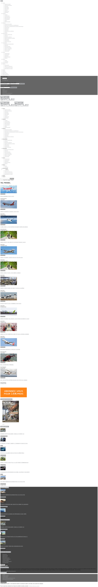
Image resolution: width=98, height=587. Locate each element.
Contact (3, 89)
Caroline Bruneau (3, 198)
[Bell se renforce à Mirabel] (8, 361)
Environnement (5, 62)
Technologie (4, 42)
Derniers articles (4, 426)
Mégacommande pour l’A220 (7, 196)
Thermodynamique (7, 47)
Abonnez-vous (5, 73)
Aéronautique (4, 33)
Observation (6, 8)
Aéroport (6, 35)
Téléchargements (5, 74)
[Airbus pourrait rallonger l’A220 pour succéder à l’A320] (8, 315)
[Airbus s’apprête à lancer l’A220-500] (8, 208)
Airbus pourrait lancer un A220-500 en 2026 (11, 257)
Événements (6, 65)
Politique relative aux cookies (34, 585)
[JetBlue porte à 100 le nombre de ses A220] (8, 300)
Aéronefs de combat (8, 24)
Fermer (1, 0)
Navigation (6, 12)
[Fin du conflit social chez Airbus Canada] (8, 269)
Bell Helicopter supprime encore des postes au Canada (13, 380)
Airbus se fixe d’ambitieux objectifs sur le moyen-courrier (14, 334)
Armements (6, 28)
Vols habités (6, 7)
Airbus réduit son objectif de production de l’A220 (13, 242)
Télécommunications (8, 5)
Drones (3, 52)
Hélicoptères (6, 39)
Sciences (6, 10)
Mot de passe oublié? (4, 85)
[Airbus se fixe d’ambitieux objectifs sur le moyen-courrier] (8, 330)
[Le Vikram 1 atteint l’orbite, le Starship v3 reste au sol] (3, 441)
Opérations (6, 29)
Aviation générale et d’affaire (9, 38)
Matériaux (6, 45)
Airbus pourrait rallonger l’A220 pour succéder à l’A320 (14, 318)
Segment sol (6, 11)
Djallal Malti (2, 213)
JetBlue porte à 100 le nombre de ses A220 (10, 303)
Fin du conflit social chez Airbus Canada (10, 273)
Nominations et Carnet (8, 68)
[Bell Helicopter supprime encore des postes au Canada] (8, 376)
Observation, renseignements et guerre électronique (13, 26)
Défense (3, 22)
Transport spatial (7, 4)
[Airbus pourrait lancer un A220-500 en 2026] (8, 254)
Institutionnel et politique (9, 31)
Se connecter (4, 78)
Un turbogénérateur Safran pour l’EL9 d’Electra (12, 481)
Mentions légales (4, 90)
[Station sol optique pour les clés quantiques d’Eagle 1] (3, 534)
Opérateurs (6, 55)
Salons (5, 20)
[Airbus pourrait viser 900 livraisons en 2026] (3, 543)
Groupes (5, 14)
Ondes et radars (7, 49)
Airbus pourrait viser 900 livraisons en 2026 (11, 546)
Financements (7, 19)
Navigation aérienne (8, 36)
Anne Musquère (3, 367)
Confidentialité (5, 576)
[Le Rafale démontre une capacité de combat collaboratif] (3, 502)
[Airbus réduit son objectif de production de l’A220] (8, 238)
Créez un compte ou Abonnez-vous (7, 93)
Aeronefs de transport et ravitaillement (11, 25)
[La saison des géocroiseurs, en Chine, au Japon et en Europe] (3, 469)
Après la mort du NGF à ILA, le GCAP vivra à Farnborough (14, 462)
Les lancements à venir (8, 67)
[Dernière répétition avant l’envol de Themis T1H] (3, 431)
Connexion (4, 72)
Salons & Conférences (8, 66)
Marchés (5, 58)
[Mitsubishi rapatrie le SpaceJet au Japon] (8, 346)
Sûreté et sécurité (7, 41)
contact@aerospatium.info (11, 571)
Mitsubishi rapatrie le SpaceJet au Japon (10, 349)
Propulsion (6, 6)
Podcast (3, 70)
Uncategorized (3, 464)
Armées (5, 32)
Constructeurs (6, 15)
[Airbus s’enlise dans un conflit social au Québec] (8, 284)
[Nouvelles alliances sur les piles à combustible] (3, 450)
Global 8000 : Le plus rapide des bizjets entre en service (14, 227)
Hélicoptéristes (7, 18)
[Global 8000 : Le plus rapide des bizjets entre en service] (8, 223)
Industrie (4, 13)
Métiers (3, 59)
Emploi (5, 60)
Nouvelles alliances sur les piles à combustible (12, 453)
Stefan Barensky (3, 229)
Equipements (6, 27)
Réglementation (7, 21)
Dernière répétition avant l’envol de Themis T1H (12, 433)
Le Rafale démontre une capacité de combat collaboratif (14, 504)
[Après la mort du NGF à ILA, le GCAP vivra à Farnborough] (3, 460)
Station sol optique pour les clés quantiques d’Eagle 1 (14, 536)
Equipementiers (7, 17)
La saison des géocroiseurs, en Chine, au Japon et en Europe (15, 472)
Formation (6, 61)
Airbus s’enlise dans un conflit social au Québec (12, 288)
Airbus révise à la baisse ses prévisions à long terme (13, 514)
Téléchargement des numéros (6, 94)
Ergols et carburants (8, 48)
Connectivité (6, 51)
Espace (3, 2)
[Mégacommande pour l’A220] (8, 192)
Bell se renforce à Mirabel (7, 364)
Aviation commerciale (8, 34)
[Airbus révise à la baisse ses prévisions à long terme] (3, 511)
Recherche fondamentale (9, 43)
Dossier (3, 69)
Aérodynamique (7, 46)
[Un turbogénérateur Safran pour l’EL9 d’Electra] (3, 479)
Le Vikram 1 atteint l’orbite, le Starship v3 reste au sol (14, 443)
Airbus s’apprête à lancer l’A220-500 (9, 211)
